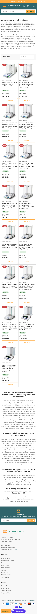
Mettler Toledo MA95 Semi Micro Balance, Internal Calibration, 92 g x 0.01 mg (9, 245)
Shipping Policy (6, 593)
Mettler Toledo (6, 80)
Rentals (3, 563)
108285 (14, 549)
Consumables (5, 567)
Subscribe (31, 520)
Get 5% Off (5, 611)
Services (3, 570)
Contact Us (4, 572)
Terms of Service (6, 591)
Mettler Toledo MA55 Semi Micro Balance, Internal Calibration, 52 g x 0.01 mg (9, 286)
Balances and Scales (7, 560)
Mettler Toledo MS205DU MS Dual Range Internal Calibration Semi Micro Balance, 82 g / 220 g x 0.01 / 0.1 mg (10, 368)
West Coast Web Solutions (28, 600)
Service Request (6, 575)
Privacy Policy (5, 586)
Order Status (5, 577)
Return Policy (5, 588)
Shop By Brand (5, 558)
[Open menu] (34, 6)
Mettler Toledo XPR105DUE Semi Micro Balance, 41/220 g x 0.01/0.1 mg (9, 84)
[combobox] (18, 11)
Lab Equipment (5, 565)
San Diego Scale (10, 600)
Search (32, 11)
